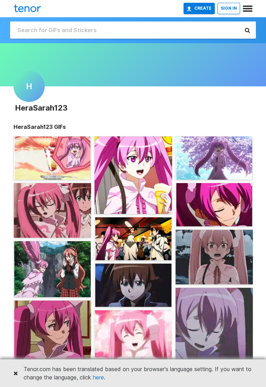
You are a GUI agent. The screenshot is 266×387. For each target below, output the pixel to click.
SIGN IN (229, 8)
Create (203, 8)
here (98, 377)
